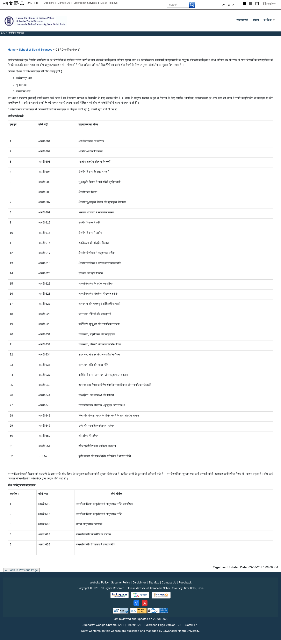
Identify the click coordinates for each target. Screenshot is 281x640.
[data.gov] (161, 595)
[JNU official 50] (144, 603)
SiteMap (154, 582)
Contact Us (64, 2)
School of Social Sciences (35, 49)
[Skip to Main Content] (5, 3)
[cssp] (35, 20)
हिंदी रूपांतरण (269, 3)
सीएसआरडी (242, 20)
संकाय (256, 20)
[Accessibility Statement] (11, 3)
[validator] (121, 610)
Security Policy (120, 582)
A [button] (234, 5)
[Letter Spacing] (22, 3)
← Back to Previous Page (21, 570)
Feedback (185, 582)
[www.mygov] (140, 595)
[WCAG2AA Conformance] (138, 610)
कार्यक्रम (268, 20)
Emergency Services (85, 2)
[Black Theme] (244, 3)
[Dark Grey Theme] (250, 3)
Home (12, 49)
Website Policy (99, 582)
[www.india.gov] (119, 595)
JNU (30, 2)
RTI (38, 2)
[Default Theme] (257, 3)
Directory (49, 2)
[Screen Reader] (16, 3)
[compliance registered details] (157, 610)
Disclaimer (139, 582)
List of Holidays (108, 2)
